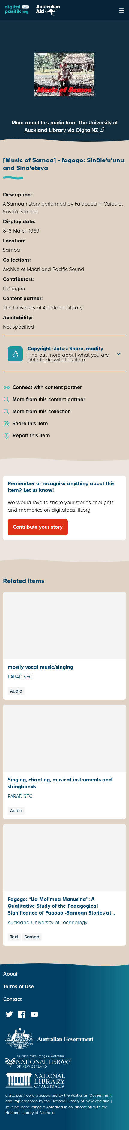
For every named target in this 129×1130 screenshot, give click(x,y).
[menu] (122, 10)
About (10, 974)
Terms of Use (18, 986)
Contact (12, 999)
